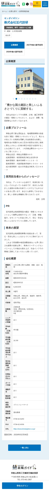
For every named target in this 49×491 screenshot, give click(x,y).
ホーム (4, 11)
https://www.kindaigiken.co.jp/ (24, 429)
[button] (13, 99)
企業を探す (13, 11)
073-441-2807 (26, 480)
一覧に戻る (24, 448)
